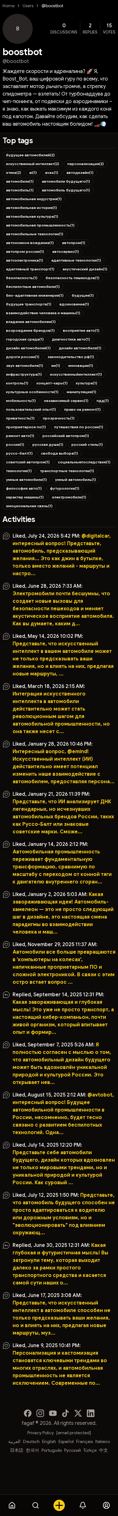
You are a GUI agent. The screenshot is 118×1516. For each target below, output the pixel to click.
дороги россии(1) (22, 356)
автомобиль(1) (20, 190)
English (49, 1441)
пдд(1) (103, 400)
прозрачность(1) (59, 418)
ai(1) (33, 172)
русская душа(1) (47, 444)
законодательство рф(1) (71, 356)
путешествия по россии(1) (78, 427)
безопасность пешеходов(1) (72, 277)
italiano (102, 1441)
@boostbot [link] (52, 5)
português (52, 1450)
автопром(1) (73, 242)
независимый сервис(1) (66, 400)
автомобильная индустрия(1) (34, 198)
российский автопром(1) (65, 435)
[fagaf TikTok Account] (65, 1413)
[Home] (12, 1505)
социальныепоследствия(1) (84, 462)
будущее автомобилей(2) (30, 155)
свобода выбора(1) (59, 453)
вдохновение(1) (74, 304)
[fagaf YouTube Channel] (53, 1413)
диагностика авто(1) (71, 339)
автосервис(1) (65, 251)
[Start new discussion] (59, 1505)
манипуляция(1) (81, 391)
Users (28, 5)
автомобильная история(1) (31, 207)
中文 (103, 1450)
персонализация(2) (85, 163)
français (84, 1441)
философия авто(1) (24, 488)
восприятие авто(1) (81, 330)
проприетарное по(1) (26, 427)
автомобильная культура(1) (32, 216)
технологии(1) (19, 470)
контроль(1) (17, 383)
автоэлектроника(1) (24, 260)
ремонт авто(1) (20, 435)
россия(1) (15, 444)
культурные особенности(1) (32, 391)
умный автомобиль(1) (75, 479)
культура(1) (86, 383)
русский (72, 1450)
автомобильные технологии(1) (34, 234)
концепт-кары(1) (52, 383)
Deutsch (31, 1441)
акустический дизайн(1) (85, 269)
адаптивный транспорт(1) (30, 269)
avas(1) (51, 172)
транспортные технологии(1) (67, 470)
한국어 (32, 1450)
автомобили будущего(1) (66, 181)
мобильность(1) (21, 400)
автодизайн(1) (79, 172)
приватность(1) (20, 418)
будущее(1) (83, 295)
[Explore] (35, 1505)
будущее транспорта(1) (28, 304)
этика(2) (13, 172)
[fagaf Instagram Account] (40, 1413)
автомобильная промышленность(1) (40, 225)
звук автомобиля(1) (24, 365)
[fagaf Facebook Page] (27, 1413)
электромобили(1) (69, 497)
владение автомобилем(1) (31, 321)
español (66, 1441)
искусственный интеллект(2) (32, 163)
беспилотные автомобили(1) (33, 286)
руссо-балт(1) (19, 453)
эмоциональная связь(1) (29, 505)
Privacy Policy (40, 1432)
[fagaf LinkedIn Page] (90, 1413)
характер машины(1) (25, 497)
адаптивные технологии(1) (76, 260)
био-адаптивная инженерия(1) (35, 295)
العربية (14, 1441)
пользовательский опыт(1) (31, 409)
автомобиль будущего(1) (66, 190)
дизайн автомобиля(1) (80, 348)
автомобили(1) (20, 181)
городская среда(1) (25, 339)
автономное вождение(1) (30, 242)
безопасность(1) (21, 277)
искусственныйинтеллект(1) (76, 374)
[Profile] (106, 1505)
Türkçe (90, 1450)
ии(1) (55, 365)
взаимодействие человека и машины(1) (43, 312)
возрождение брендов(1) (30, 330)
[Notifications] (82, 1505)
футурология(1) (64, 488)
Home (8, 5)
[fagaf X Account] (78, 1413)
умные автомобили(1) (26, 479)
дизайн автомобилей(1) (28, 348)
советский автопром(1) (28, 462)
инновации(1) (80, 365)
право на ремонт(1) (82, 409)
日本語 (16, 1450)
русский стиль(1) (87, 444)
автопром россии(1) (25, 251)
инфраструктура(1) (24, 374)
